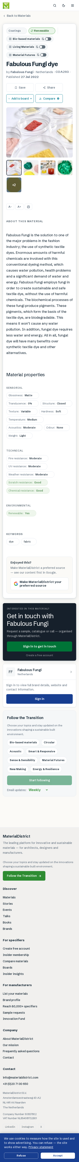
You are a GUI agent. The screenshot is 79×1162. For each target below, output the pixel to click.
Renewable (41, 30)
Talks (6, 916)
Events (7, 910)
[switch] (47, 39)
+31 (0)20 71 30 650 (15, 1084)
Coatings (15, 30)
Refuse (21, 1155)
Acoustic (15, 751)
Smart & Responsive (41, 751)
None (54, 427)
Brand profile (11, 1000)
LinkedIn (10, 1126)
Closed (54, 403)
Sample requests (14, 1012)
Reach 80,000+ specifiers (20, 1006)
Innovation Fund (14, 1019)
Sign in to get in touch (39, 646)
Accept (58, 1155)
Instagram (28, 1126)
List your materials (15, 994)
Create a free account (39, 655)
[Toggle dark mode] (63, 5)
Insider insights (13, 974)
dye (11, 541)
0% (20, 403)
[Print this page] (28, 207)
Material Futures (24, 55)
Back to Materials (19, 16)
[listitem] (14, 167)
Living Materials (23, 46)
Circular (49, 742)
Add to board (20, 98)
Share (51, 87)
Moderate (22, 427)
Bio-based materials (26, 38)
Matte (20, 395)
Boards (7, 967)
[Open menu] (72, 5)
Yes (19, 513)
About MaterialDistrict (18, 1039)
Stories (8, 904)
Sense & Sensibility (22, 760)
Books (7, 922)
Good (25, 482)
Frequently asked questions (21, 1051)
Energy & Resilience (46, 769)
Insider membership (16, 955)
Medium (23, 419)
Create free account (16, 948)
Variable (20, 411)
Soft (51, 411)
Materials (9, 897)
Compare (49, 98)
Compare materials (15, 961)
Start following (39, 780)
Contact (8, 1057)
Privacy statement (41, 1147)
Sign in (39, 699)
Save (22, 87)
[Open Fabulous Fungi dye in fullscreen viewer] (39, 132)
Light (17, 435)
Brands (7, 929)
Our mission (11, 1045)
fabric (27, 541)
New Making (18, 769)
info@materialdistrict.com (20, 1077)
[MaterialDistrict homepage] (15, 5)
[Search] (54, 5)
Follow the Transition (24, 876)
